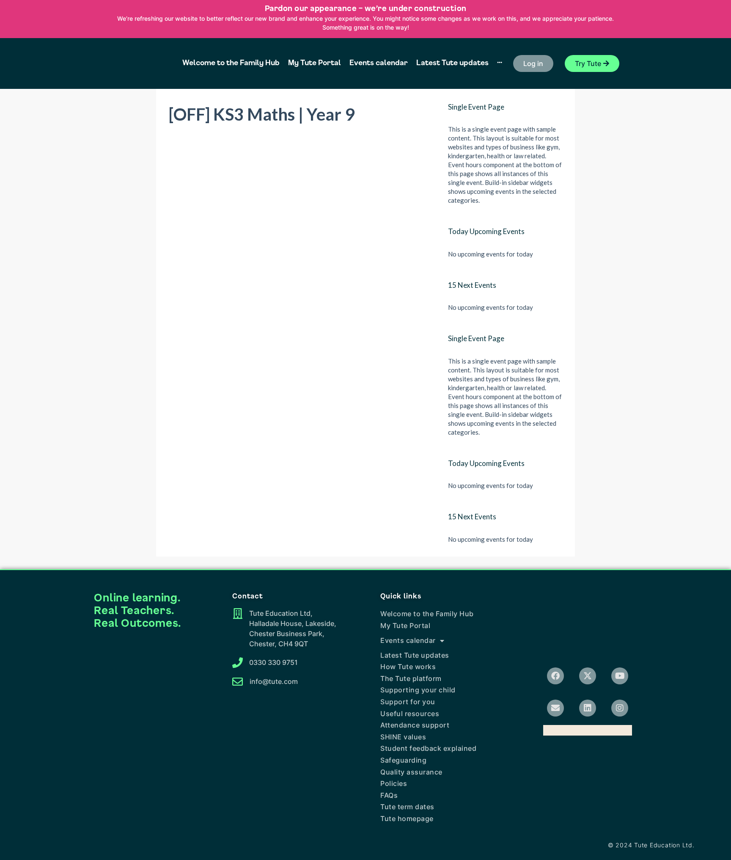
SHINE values (403, 737)
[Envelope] (555, 708)
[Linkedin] (587, 708)
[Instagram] (619, 708)
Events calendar (408, 640)
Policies (393, 783)
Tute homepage (407, 818)
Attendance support (414, 725)
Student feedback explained (428, 748)
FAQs (389, 795)
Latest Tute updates (414, 655)
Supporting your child (418, 690)
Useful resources (409, 713)
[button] (533, 63)
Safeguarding (403, 760)
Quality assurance (411, 772)
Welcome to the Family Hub (427, 613)
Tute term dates (407, 806)
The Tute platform (411, 678)
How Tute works (408, 666)
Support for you (407, 701)
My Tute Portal (405, 625)
